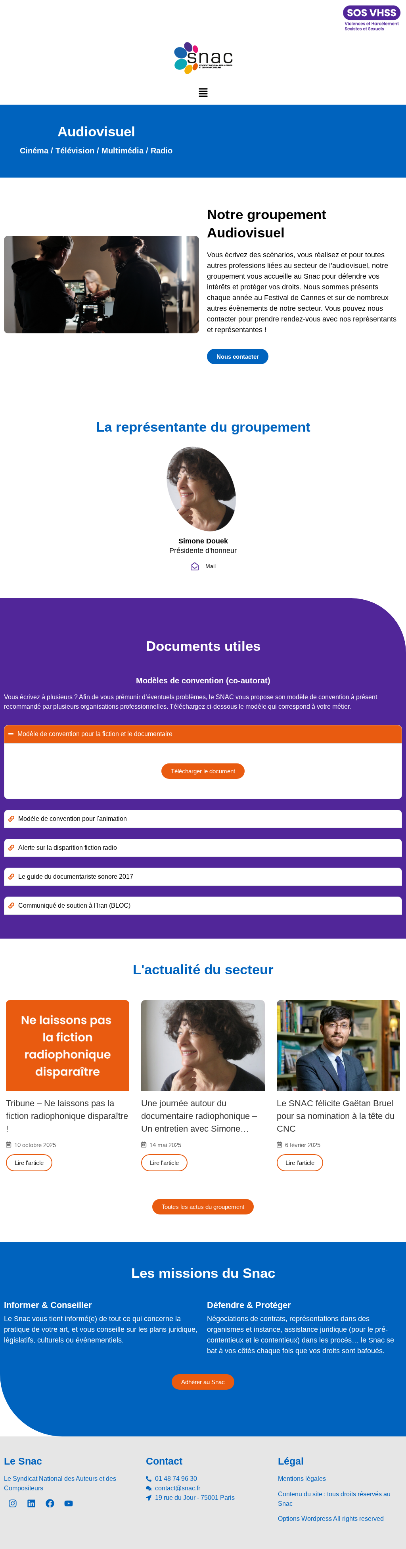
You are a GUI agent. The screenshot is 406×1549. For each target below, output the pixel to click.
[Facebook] (50, 1503)
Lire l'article (29, 1162)
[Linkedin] (31, 1503)
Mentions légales (302, 1478)
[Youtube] (68, 1503)
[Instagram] (12, 1503)
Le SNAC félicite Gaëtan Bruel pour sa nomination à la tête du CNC (336, 1116)
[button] (203, 92)
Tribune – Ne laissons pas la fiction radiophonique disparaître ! (67, 1116)
